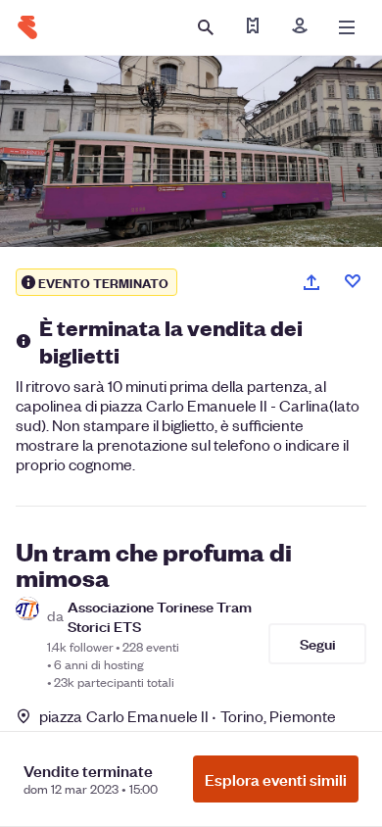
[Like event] (352, 281)
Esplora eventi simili (276, 779)
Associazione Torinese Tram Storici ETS (160, 615)
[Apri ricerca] (205, 27)
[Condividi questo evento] (311, 282)
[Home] (27, 27)
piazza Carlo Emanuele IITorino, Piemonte (187, 715)
